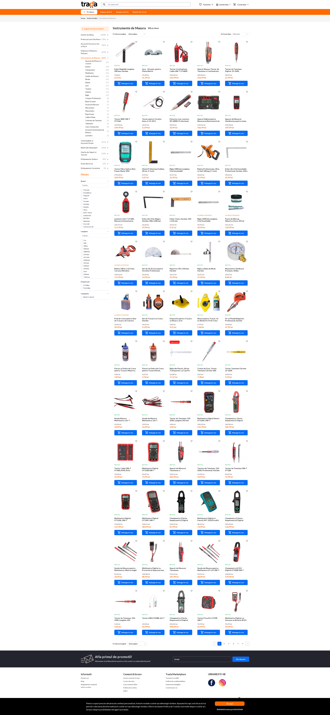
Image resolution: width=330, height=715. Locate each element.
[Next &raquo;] (247, 644)
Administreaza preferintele (230, 709)
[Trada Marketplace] (89, 4)
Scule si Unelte (92, 18)
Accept (229, 703)
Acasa (83, 18)
